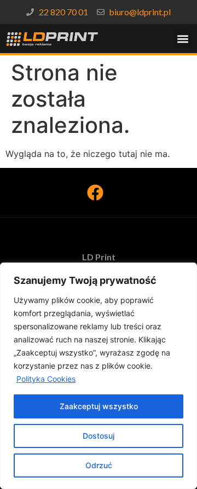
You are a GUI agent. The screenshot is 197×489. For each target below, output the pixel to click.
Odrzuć (98, 465)
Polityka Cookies (46, 378)
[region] (98, 376)
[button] (182, 39)
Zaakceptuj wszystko (99, 406)
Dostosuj (98, 435)
